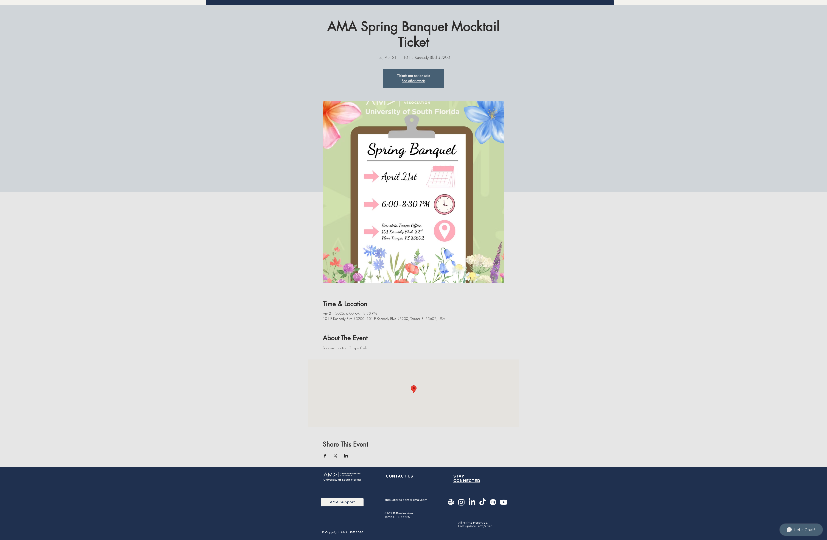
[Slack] (451, 502)
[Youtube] (503, 502)
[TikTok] (482, 502)
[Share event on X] (335, 456)
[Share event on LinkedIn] (346, 456)
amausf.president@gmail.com (405, 499)
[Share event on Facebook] (325, 456)
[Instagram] (461, 502)
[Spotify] (493, 502)
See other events (413, 81)
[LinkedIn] (472, 502)
